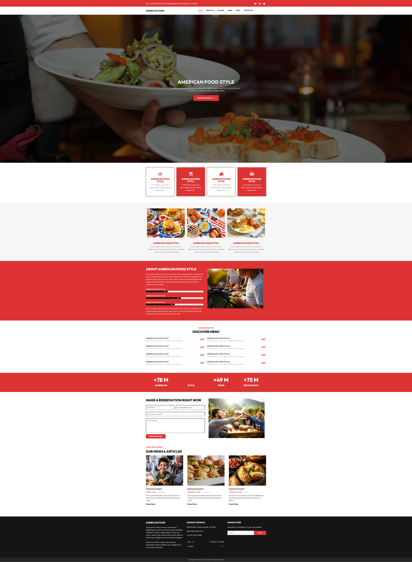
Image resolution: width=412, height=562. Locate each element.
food (245, 492)
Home (200, 10)
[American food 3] (164, 470)
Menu (230, 10)
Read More (150, 504)
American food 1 (236, 489)
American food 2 (195, 489)
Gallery (220, 10)
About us (210, 10)
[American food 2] (206, 470)
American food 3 (154, 489)
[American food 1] (247, 470)
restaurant (161, 492)
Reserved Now (205, 98)
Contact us (248, 10)
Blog (238, 10)
